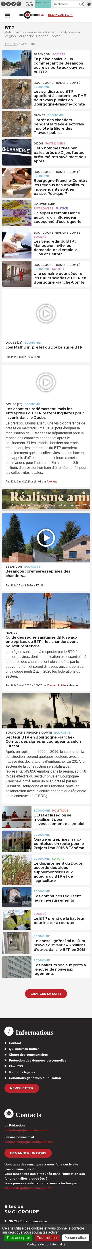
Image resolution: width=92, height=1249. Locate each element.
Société (58, 54)
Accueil (10, 44)
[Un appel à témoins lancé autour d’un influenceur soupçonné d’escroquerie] (16, 210)
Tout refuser (47, 1237)
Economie (42, 86)
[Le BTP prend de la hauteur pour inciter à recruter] (16, 920)
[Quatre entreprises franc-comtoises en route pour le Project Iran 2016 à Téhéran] (16, 841)
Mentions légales (22, 1072)
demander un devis (28, 1153)
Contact (15, 1043)
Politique (60, 810)
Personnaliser (76, 1237)
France (39, 115)
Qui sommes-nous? (24, 1049)
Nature (58, 858)
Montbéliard (44, 204)
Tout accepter (18, 1237)
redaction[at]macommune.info (27, 1130)
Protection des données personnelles (37, 1060)
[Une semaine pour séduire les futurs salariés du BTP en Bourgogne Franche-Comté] (16, 271)
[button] (81, 4)
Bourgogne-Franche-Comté (57, 82)
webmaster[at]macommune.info (28, 1188)
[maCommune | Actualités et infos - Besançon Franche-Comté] (31, 15)
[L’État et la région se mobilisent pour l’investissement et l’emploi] (16, 816)
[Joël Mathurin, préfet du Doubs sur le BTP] (46, 313)
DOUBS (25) (14, 342)
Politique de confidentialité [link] (46, 1244)
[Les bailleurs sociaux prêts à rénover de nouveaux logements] (16, 966)
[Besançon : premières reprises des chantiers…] (46, 538)
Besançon (42, 54)
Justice (62, 208)
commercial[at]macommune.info (28, 1141)
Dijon (38, 143)
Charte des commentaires (28, 1054)
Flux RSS (16, 1066)
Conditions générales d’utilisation (35, 1078)
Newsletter (21, 1088)
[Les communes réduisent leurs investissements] (16, 897)
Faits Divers (55, 143)
